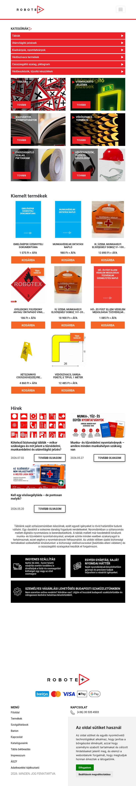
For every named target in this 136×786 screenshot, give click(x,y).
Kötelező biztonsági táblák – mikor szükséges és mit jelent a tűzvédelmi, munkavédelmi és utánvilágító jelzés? (36, 446)
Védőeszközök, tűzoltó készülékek (85, 155)
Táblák (21, 81)
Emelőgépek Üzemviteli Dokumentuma (28, 246)
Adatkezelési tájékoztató (25, 767)
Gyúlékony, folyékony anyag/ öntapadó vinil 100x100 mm (28, 312)
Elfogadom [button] (85, 767)
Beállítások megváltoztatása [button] (94, 774)
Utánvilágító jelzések (84, 83)
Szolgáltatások (19, 724)
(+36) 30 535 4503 (88, 712)
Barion (14, 730)
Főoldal (15, 712)
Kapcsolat (17, 737)
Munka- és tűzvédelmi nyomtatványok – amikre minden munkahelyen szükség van (97, 446)
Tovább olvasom (49, 457)
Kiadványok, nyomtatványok (26, 119)
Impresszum (18, 755)
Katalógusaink (19, 743)
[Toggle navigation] (120, 9)
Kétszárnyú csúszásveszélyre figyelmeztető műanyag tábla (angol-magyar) (28, 377)
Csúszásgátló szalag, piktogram (24, 155)
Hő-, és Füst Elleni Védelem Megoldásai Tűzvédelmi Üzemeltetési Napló (107, 312)
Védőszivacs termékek (84, 119)
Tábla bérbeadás (20, 749)
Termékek (16, 718)
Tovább (21, 104)
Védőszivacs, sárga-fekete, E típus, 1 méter (68, 376)
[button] (68, 36)
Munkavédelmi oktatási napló (68, 246)
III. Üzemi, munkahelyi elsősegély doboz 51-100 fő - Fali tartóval (108, 247)
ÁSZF (14, 761)
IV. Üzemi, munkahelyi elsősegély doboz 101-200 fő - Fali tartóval (68, 312)
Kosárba (28, 260)
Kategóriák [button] (20, 28)
